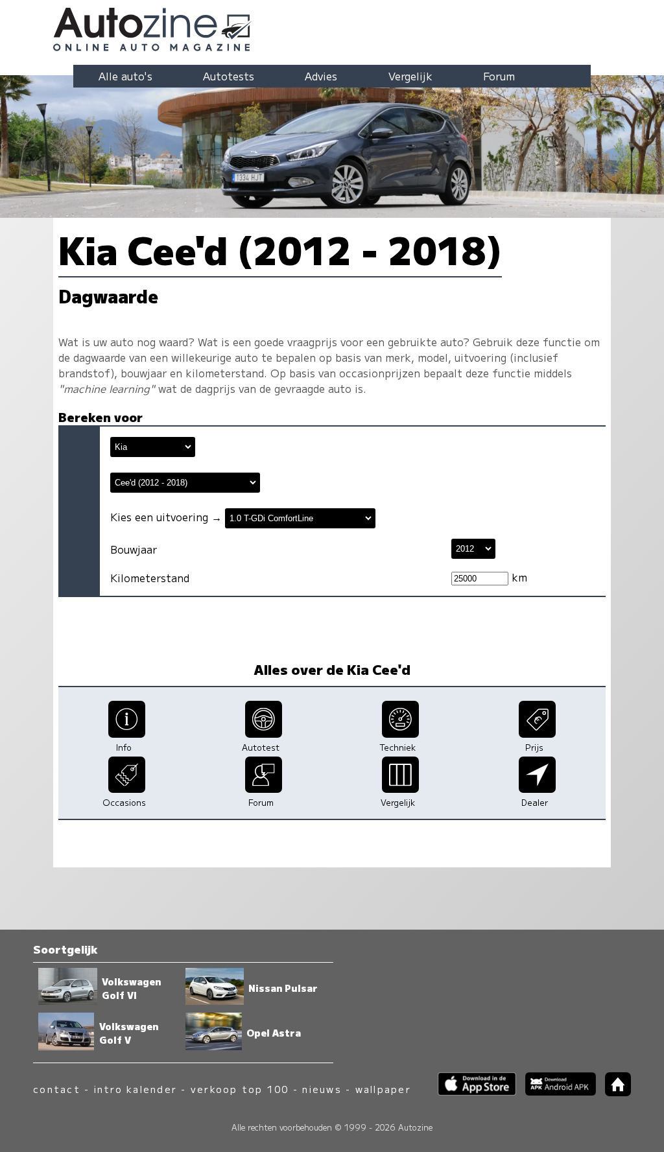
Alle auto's (125, 76)
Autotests (228, 76)
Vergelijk (410, 76)
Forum (499, 76)
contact (56, 1089)
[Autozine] (332, 27)
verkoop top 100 (240, 1089)
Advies (321, 76)
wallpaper (383, 1089)
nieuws (321, 1089)
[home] (613, 1092)
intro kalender (135, 1089)
